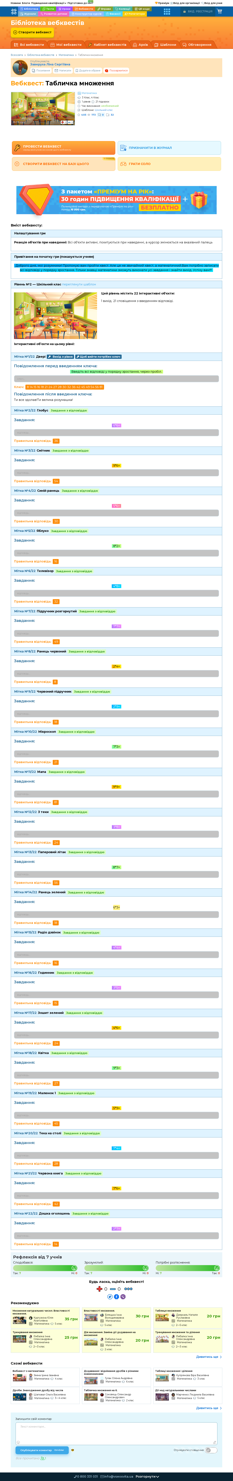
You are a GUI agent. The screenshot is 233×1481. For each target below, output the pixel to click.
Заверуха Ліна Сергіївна (50, 64)
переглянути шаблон (79, 284)
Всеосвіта (17, 55)
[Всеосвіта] (14, 12)
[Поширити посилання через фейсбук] (116, 1296)
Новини (16, 3)
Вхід (191, 11)
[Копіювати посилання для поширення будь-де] (110, 1296)
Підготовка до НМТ (80, 3)
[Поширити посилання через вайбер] (123, 1296)
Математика (66, 55)
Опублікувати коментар (42, 1450)
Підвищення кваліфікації (48, 3)
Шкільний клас (104, 110)
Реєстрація (204, 11)
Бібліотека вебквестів (40, 55)
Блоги (26, 3)
